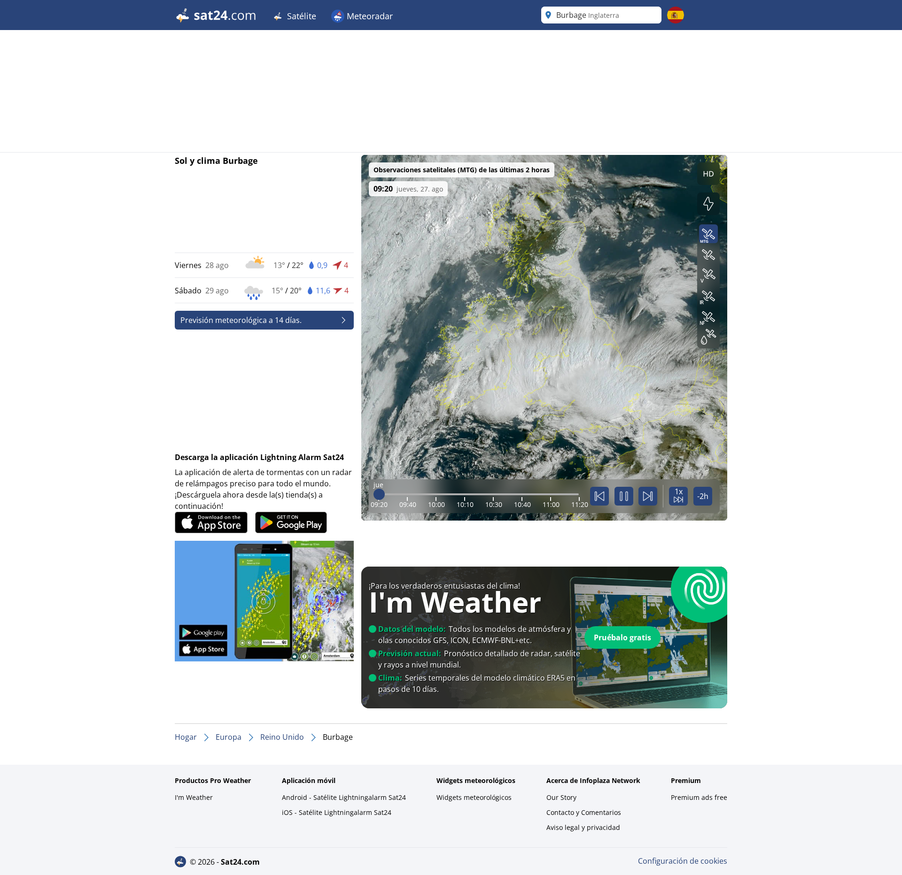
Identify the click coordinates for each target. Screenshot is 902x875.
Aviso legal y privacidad (583, 827)
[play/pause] (623, 496)
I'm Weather (194, 797)
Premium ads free (699, 797)
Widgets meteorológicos (474, 797)
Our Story (561, 797)
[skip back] (599, 496)
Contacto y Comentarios (583, 812)
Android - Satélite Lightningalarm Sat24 (344, 797)
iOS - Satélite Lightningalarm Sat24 (336, 812)
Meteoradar (368, 16)
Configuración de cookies (682, 861)
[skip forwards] (647, 496)
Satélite (300, 16)
